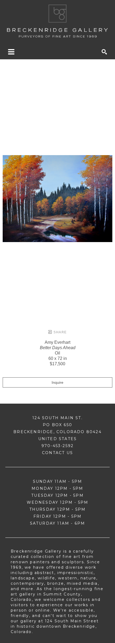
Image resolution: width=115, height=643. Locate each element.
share (59, 332)
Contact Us (57, 452)
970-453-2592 (57, 445)
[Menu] (11, 51)
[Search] (104, 51)
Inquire (57, 382)
